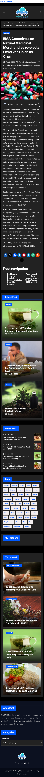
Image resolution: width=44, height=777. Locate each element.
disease (12, 490)
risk (5, 517)
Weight (27, 526)
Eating (21, 490)
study (34, 517)
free (27, 494)
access (6, 485)
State (27, 517)
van (14, 68)
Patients (20, 513)
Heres (6, 504)
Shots (20, 517)
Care (22, 485)
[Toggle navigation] (4, 12)
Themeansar (22, 774)
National (32, 508)
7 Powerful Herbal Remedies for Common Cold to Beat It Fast (20, 368)
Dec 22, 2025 (13, 334)
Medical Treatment (14, 565)
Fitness (6, 494)
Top (30, 522)
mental (24, 508)
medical (6, 508)
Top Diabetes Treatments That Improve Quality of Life (14, 438)
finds (36, 490)
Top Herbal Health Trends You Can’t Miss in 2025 (16, 448)
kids (12, 504)
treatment (7, 526)
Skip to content (6, 1)
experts (28, 490)
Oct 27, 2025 (13, 414)
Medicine (15, 508)
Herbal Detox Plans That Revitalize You (18, 410)
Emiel (6, 65)
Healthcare (7, 499)
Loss (19, 504)
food (13, 494)
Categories (5, 738)
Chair (22, 62)
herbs (33, 499)
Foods (21, 494)
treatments (17, 526)
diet (5, 490)
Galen (12, 65)
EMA (38, 62)
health (35, 494)
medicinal (27, 65)
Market (26, 504)
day (28, 485)
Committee (30, 62)
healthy (17, 499)
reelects (7, 68)
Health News (11, 599)
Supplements (8, 522)
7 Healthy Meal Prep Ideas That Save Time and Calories (14, 467)
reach (34, 513)
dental (35, 485)
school (12, 517)
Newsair (33, 771)
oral (12, 513)
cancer (14, 485)
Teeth (17, 522)
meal (33, 504)
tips (24, 522)
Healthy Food (12, 667)
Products (36, 65)
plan (27, 513)
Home (5, 23)
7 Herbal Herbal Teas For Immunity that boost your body (21, 329)
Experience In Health (14, 23)
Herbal (6, 33)
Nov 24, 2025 (13, 374)
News (5, 513)
